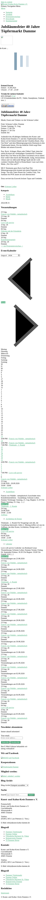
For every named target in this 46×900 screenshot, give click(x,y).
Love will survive (7, 223)
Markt (8, 197)
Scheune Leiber (11, 187)
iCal (13, 96)
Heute (3, 302)
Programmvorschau (13, 17)
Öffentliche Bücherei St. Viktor (17, 836)
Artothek (9, 14)
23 (2, 437)
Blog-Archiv (5, 785)
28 (2, 454)
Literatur (9, 544)
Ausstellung (10, 195)
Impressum (5, 893)
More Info (4, 504)
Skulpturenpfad (11, 21)
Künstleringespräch (8, 240)
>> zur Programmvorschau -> (12, 246)
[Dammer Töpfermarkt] (10, 767)
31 (2, 460)
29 (2, 456)
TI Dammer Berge (12, 840)
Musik (8, 199)
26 (2, 449)
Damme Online (11, 834)
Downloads (10, 19)
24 (2, 441)
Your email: (5, 736)
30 (2, 458)
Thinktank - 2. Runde (17, 445)
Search (3, 795)
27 (2, 451)
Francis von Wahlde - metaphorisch (14, 214)
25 (2, 447)
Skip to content (6, 2)
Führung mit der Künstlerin (11, 231)
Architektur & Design (14, 519)
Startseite (9, 12)
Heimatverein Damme (14, 838)
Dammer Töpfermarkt (14, 832)
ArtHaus (4, 515)
